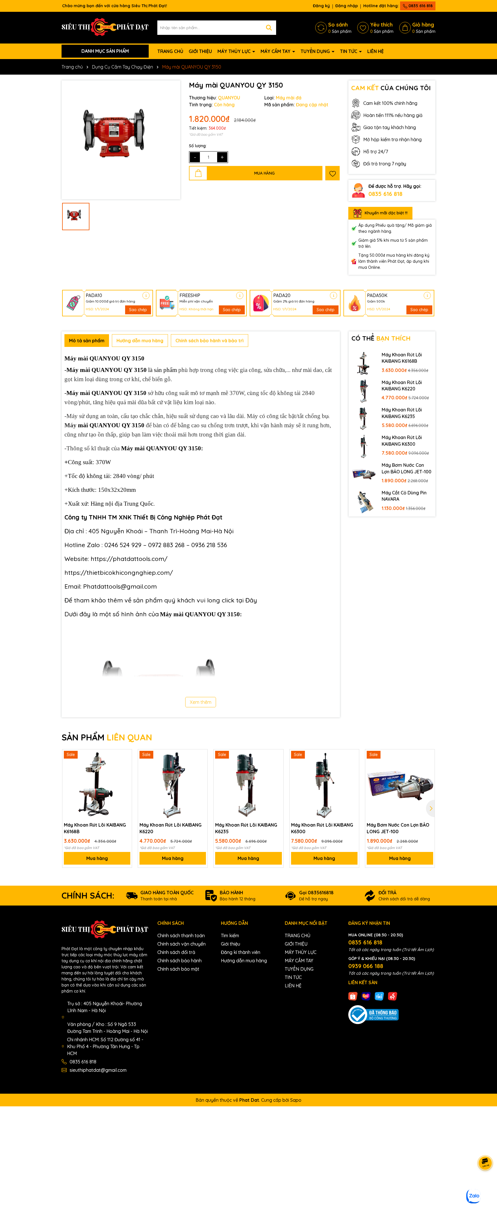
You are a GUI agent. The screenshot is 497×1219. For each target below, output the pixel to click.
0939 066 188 (365, 965)
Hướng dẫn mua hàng (244, 960)
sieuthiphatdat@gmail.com (98, 1070)
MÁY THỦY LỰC (234, 51)
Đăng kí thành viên (240, 952)
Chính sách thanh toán (181, 935)
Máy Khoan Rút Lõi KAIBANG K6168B (402, 358)
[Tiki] (379, 995)
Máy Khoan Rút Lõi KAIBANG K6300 (402, 440)
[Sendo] (392, 995)
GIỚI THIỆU (200, 51)
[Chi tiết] (146, 295)
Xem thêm (200, 702)
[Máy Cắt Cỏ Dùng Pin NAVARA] (363, 501)
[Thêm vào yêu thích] (332, 173)
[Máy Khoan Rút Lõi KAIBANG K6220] (363, 391)
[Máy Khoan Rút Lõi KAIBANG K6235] (363, 418)
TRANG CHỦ (170, 51)
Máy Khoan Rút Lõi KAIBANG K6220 (402, 385)
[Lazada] (366, 995)
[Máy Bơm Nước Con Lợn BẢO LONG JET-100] (363, 473)
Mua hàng (97, 858)
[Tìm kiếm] (269, 27)
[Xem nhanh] (125, 775)
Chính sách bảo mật (178, 969)
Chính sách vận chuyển (181, 944)
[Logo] (105, 27)
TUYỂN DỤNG (316, 51)
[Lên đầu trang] (485, 1184)
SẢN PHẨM (107, 737)
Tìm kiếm (230, 935)
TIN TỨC (349, 51)
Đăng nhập (346, 5)
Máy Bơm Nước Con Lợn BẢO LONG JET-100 (406, 468)
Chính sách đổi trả (176, 952)
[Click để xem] (121, 140)
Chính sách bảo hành (179, 960)
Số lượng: (198, 145)
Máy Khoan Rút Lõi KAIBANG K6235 (402, 413)
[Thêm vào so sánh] (125, 765)
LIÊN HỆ (375, 51)
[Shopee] (353, 995)
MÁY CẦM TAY (276, 51)
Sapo (295, 1100)
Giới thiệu (230, 944)
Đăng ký (321, 5)
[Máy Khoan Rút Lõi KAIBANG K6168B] (363, 363)
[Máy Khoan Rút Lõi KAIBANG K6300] (363, 446)
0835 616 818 (420, 5)
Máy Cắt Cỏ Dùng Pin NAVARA (404, 496)
